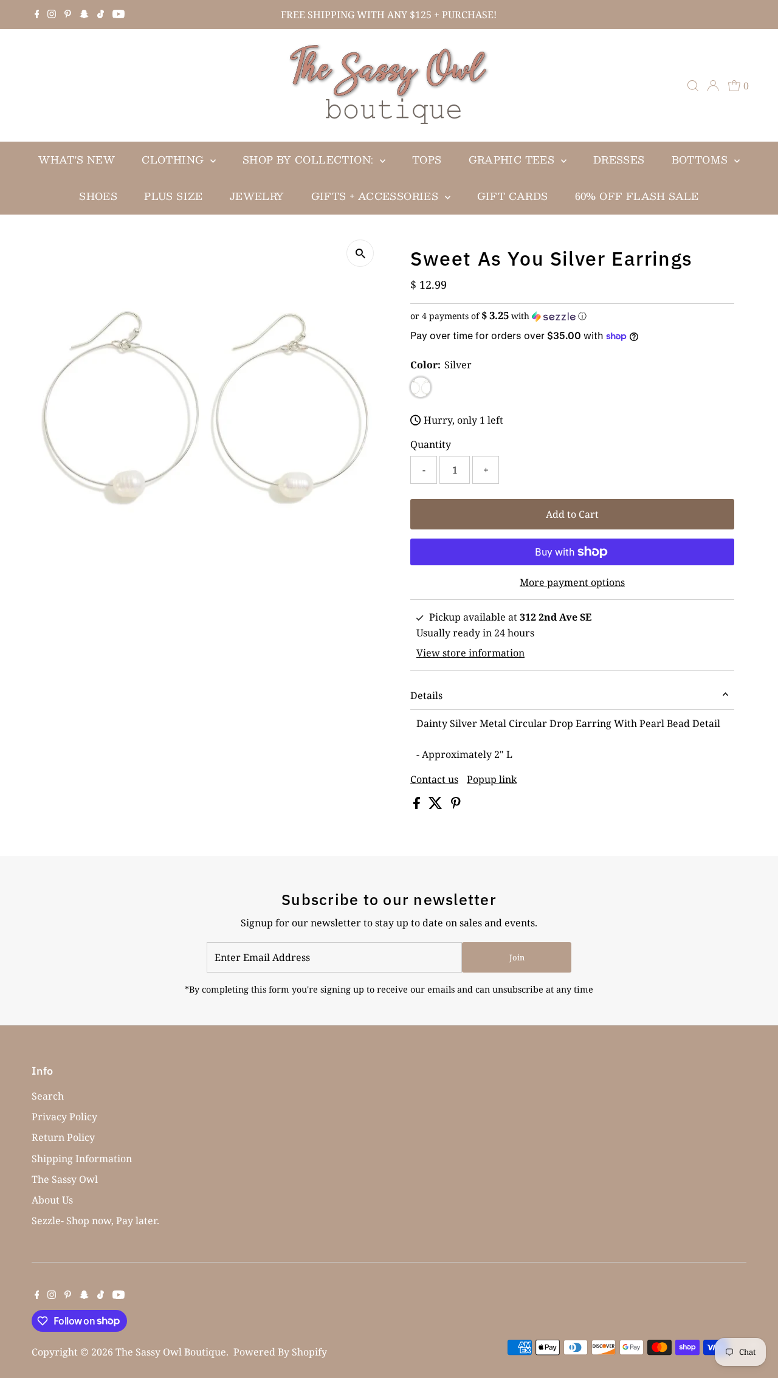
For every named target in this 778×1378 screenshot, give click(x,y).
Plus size (173, 196)
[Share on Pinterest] (456, 805)
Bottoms (701, 159)
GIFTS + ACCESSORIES (376, 196)
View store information (470, 653)
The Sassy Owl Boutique (170, 1352)
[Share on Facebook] (417, 805)
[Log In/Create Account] (712, 85)
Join (517, 957)
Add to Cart (572, 514)
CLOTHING (174, 159)
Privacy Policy (64, 1116)
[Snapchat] (84, 14)
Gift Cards (512, 196)
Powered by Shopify (280, 1352)
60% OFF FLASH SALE (637, 196)
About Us (52, 1200)
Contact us (434, 779)
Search (48, 1096)
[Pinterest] (67, 14)
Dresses (619, 159)
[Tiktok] (100, 14)
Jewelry (257, 196)
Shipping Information (82, 1158)
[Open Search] (692, 85)
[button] (572, 316)
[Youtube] (118, 14)
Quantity (430, 444)
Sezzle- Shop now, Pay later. (95, 1220)
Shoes (98, 196)
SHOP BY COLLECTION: (310, 159)
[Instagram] (51, 14)
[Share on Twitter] (437, 805)
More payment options (572, 582)
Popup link (492, 779)
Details (426, 695)
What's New (76, 159)
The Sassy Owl (65, 1179)
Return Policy (63, 1137)
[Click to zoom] (360, 253)
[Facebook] (37, 14)
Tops (427, 159)
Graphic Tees (513, 159)
